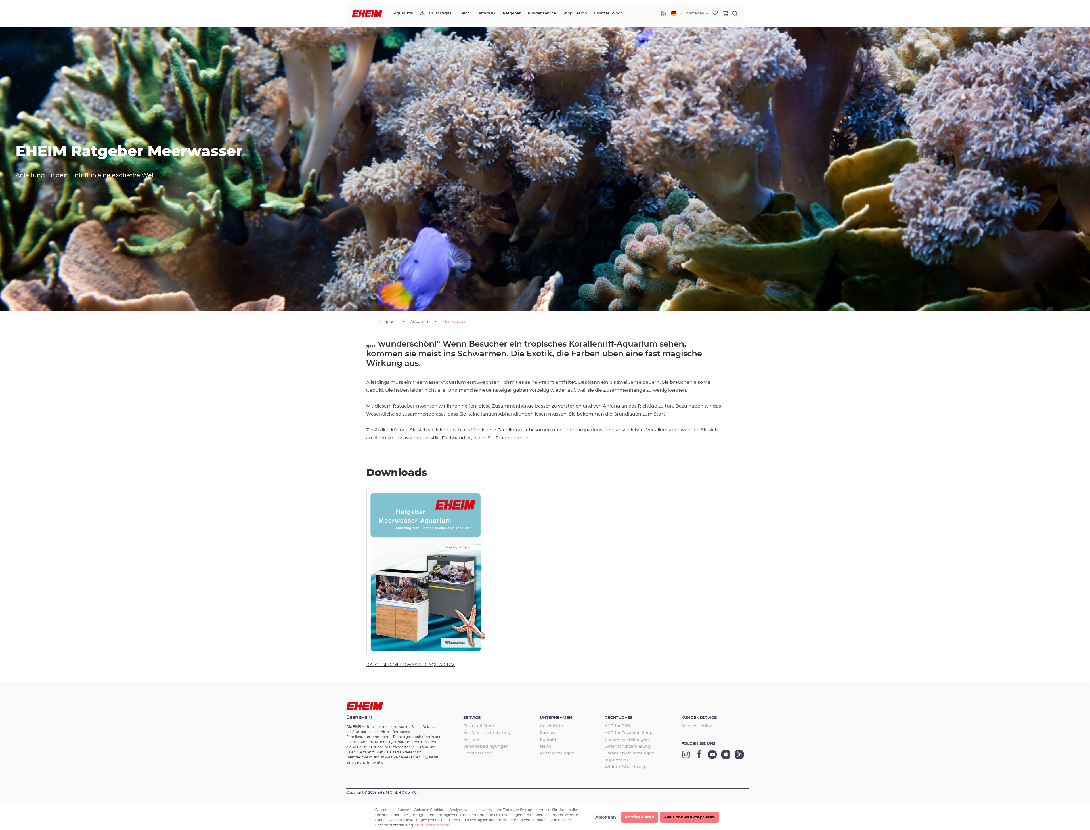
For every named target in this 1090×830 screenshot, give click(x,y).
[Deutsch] (676, 13)
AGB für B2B (617, 726)
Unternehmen (556, 718)
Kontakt (471, 740)
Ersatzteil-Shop (478, 726)
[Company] (663, 13)
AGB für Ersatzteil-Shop (629, 733)
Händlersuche (477, 753)
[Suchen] (735, 13)
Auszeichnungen (557, 753)
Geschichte (551, 726)
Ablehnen (605, 817)
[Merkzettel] (715, 13)
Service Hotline (696, 726)
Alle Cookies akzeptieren (689, 817)
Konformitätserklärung (486, 733)
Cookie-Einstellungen (627, 740)
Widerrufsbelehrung (626, 767)
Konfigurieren (639, 817)
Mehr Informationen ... (434, 825)
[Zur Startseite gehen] (367, 13)
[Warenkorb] (725, 13)
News (545, 747)
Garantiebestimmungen (630, 753)
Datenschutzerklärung (628, 747)
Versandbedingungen (486, 747)
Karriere (548, 733)
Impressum (616, 760)
